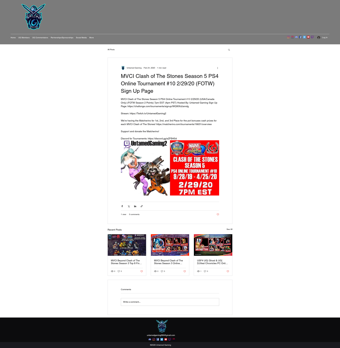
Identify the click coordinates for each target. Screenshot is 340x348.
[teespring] (292, 37)
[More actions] (217, 67)
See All (229, 229)
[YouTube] (308, 37)
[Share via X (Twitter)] (128, 206)
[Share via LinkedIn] (135, 206)
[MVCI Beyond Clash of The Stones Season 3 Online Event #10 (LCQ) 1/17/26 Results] (170, 245)
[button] (229, 50)
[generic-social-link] (169, 339)
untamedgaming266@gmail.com (161, 335)
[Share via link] (141, 206)
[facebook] (157, 339)
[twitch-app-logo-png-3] (312, 37)
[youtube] (165, 339)
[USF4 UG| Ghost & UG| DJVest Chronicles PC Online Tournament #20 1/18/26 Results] (213, 245)
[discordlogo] (296, 37)
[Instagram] (288, 37)
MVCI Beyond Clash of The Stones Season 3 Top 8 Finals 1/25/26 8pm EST (127, 262)
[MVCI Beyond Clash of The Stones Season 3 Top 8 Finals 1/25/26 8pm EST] (127, 245)
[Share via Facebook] (122, 206)
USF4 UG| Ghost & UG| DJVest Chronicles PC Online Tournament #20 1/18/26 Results (212, 262)
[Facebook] (300, 37)
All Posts (111, 49)
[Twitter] (304, 37)
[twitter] (161, 339)
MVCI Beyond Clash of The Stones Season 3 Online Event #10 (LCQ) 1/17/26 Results (168, 262)
